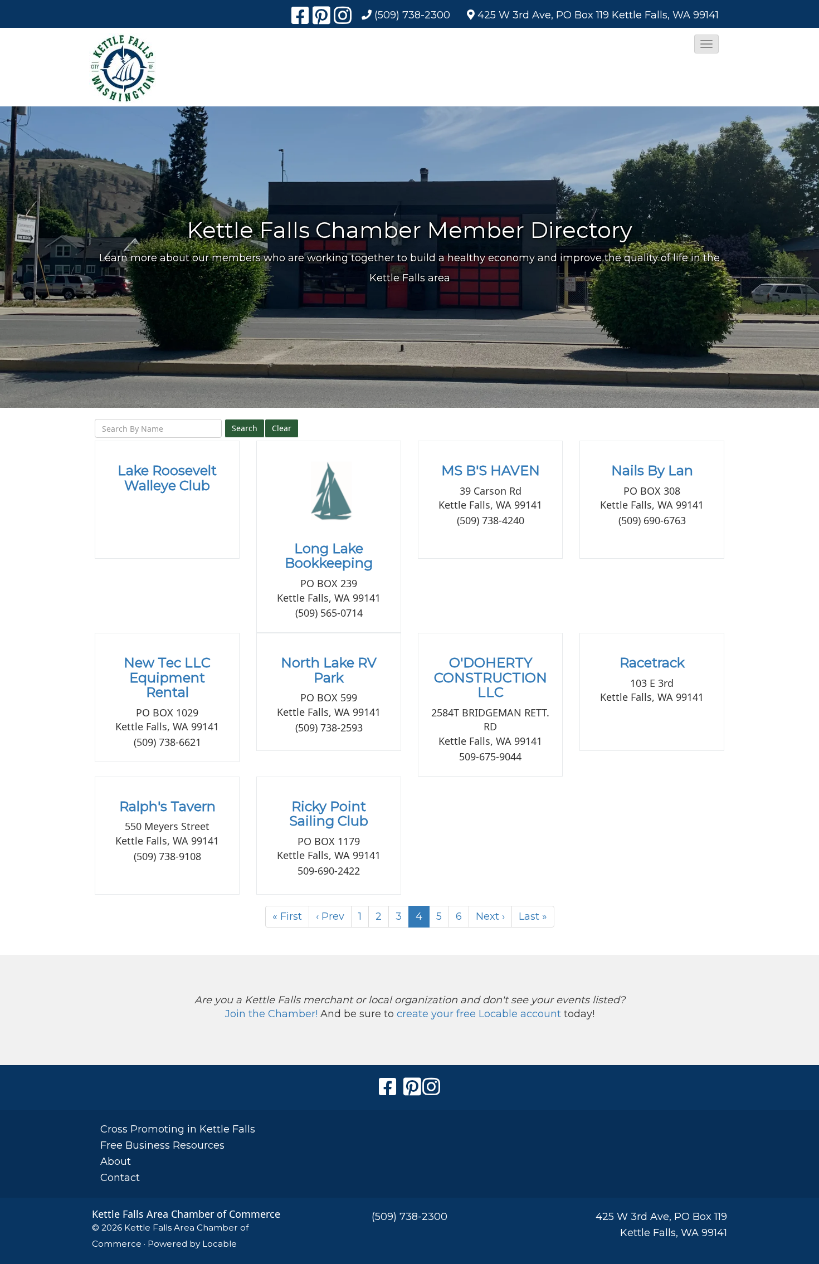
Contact (120, 1178)
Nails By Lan (652, 470)
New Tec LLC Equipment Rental (167, 677)
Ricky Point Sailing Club (328, 813)
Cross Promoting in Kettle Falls (177, 1129)
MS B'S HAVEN (490, 470)
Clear (281, 428)
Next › (490, 916)
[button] (706, 44)
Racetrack (652, 663)
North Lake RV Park (329, 670)
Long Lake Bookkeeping (329, 555)
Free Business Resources (162, 1145)
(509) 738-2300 (412, 15)
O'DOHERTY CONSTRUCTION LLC (490, 677)
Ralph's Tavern (167, 806)
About (115, 1161)
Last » (533, 916)
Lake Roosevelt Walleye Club (167, 477)
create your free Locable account (479, 1014)
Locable (219, 1243)
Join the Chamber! (271, 1014)
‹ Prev (330, 916)
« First (287, 916)
